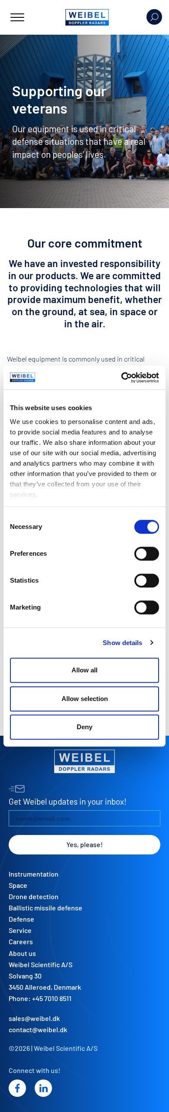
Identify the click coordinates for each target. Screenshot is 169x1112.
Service (20, 930)
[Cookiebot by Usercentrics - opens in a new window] (121, 377)
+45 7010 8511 (52, 998)
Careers (21, 941)
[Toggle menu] (17, 17)
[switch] (146, 554)
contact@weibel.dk (38, 1029)
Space (18, 885)
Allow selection (85, 698)
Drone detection (33, 896)
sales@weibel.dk (34, 1018)
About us (22, 953)
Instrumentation (33, 874)
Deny (84, 726)
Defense (21, 919)
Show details (122, 642)
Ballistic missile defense (45, 907)
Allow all (85, 670)
